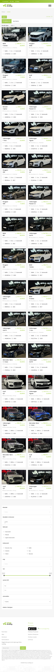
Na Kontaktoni (5, 639)
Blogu (18, 1)
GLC (4, 457)
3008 (30, 45)
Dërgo (23, 648)
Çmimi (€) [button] (6, 580)
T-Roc (5, 140)
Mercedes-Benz (8, 360)
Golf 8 (31, 235)
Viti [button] (4, 569)
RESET (4, 17)
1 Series (31, 267)
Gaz (30, 551)
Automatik (8, 531)
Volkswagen (33, 107)
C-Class (5, 362)
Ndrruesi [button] (5, 527)
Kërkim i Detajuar (7, 607)
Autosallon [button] (6, 596)
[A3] (26, 522)
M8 (4, 235)
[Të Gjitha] (26, 521)
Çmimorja (30, 639)
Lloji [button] (4, 559)
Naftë (30, 548)
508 (4, 204)
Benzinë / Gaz (8, 548)
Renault (5, 107)
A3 (30, 77)
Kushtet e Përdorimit (33, 634)
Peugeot (31, 43)
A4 (30, 172)
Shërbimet (4, 637)
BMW (4, 43)
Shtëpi (3, 12)
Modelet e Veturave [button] (8, 517)
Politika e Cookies (32, 637)
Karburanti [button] (6, 543)
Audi (30, 75)
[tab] (27, 507)
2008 (4, 77)
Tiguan (31, 140)
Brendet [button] (5, 507)
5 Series (31, 299)
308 (4, 172)
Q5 (4, 393)
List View (49, 16)
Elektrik (7, 551)
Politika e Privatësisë (33, 631)
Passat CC (32, 109)
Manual (7, 534)
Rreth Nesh (4, 631)
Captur (5, 109)
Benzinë (31, 553)
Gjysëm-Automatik (9, 537)
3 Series (5, 45)
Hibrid (6, 553)
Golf (30, 488)
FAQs (3, 634)
